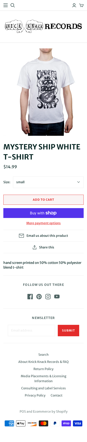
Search (43, 355)
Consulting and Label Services (43, 388)
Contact (56, 395)
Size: (6, 182)
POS (23, 412)
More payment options (43, 223)
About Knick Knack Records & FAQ (43, 362)
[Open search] (12, 5)
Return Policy (43, 369)
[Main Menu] (5, 5)
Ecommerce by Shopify (50, 412)
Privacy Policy (35, 395)
